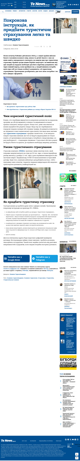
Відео (45, 11)
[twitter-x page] (72, 5)
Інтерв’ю (22, 11)
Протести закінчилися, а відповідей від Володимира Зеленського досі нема (68, 149)
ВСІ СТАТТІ (74, 185)
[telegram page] (76, 5)
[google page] (68, 5)
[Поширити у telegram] (50, 47)
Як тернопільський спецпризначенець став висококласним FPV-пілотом (71, 156)
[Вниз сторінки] (76, 457)
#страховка (42, 278)
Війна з (58, 11)
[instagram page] (78, 5)
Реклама (58, 441)
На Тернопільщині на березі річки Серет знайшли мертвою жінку (68, 409)
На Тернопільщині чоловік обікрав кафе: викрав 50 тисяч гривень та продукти (68, 111)
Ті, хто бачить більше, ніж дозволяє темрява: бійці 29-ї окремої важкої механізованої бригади (68, 127)
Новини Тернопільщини (21, 45)
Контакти (33, 441)
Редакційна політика (46, 441)
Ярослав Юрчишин (70, 281)
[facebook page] (70, 5)
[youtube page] (74, 5)
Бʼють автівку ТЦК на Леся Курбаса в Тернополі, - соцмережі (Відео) (69, 381)
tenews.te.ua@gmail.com (11, 268)
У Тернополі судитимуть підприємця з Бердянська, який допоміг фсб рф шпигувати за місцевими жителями (67, 103)
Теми (15, 11)
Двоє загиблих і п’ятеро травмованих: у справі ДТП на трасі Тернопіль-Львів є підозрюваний (69, 424)
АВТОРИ (67, 12)
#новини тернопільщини (15, 278)
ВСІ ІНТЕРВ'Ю (73, 241)
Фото (40, 11)
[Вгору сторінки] (76, 454)
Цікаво (51, 11)
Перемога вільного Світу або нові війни (70, 133)
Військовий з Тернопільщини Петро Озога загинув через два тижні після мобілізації (69, 388)
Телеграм (50, 270)
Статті (29, 11)
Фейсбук (25, 270)
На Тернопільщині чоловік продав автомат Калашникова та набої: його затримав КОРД (71, 92)
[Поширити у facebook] (41, 47)
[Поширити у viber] (47, 47)
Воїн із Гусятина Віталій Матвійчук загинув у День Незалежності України (71, 141)
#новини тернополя (30, 278)
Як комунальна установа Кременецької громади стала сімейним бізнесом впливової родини (69, 402)
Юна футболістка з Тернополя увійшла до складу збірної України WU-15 (31, 109)
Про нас (24, 441)
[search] (2, 12)
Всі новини (73, 170)
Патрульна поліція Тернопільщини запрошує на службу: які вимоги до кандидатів (61, 4)
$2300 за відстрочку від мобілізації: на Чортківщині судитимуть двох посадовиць (71, 118)
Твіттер (46, 268)
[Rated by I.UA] (76, 445)
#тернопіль (50, 278)
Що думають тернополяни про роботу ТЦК (21, 106)
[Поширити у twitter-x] (44, 47)
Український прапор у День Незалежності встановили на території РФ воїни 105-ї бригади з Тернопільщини (69, 416)
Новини (8, 11)
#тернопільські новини (11, 280)
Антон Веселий (69, 218)
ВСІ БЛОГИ (74, 267)
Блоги (34, 11)
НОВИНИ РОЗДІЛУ (72, 352)
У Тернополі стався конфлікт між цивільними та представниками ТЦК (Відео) (69, 395)
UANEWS (75, 12)
